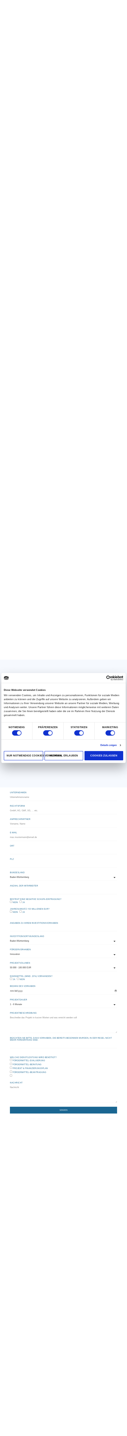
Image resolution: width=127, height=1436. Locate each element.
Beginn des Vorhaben (23, 986)
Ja (23, 902)
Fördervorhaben (20, 950)
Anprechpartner (20, 819)
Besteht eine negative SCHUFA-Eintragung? (35, 899)
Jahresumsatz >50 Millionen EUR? (30, 909)
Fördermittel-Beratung (27, 1064)
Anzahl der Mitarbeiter (24, 886)
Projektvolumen (20, 963)
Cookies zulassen (103, 755)
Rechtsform (17, 806)
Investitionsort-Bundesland (27, 936)
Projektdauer (18, 1000)
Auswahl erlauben (64, 755)
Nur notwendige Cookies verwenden (25, 755)
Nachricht (16, 1083)
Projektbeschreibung (23, 1013)
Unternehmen (18, 793)
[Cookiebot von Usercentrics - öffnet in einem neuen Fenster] (108, 677)
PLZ (12, 859)
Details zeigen (108, 745)
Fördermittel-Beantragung (29, 1072)
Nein (15, 902)
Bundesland (17, 873)
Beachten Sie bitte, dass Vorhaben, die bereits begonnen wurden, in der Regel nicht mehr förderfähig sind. (61, 1039)
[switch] (48, 733)
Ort (12, 846)
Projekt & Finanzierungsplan (30, 1068)
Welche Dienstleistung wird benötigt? (33, 1057)
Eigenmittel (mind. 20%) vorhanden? (31, 976)
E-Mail (13, 833)
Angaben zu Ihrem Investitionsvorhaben (34, 923)
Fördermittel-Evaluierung (29, 1060)
